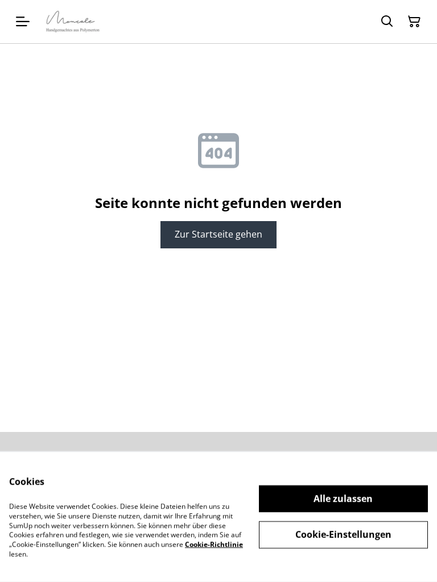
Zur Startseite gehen (218, 234)
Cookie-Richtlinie (214, 544)
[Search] (387, 21)
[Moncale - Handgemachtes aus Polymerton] (73, 22)
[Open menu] (22, 21)
